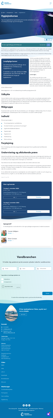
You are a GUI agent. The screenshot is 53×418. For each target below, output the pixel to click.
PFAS (2, 368)
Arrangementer (10, 12)
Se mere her (43, 45)
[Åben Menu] (51, 3)
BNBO (2, 365)
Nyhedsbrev (6, 279)
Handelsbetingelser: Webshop (36, 408)
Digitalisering (4, 399)
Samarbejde (4, 375)
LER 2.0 (3, 372)
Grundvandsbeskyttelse (6, 389)
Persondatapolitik (13, 408)
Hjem (4, 12)
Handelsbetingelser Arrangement (26, 410)
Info (14, 197)
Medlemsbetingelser (23, 408)
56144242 (6, 327)
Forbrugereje (4, 392)
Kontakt (10, 233)
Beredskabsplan (5, 378)
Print (49, 39)
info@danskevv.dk (7, 329)
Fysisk (16, 12)
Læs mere (23, 314)
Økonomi (3, 382)
